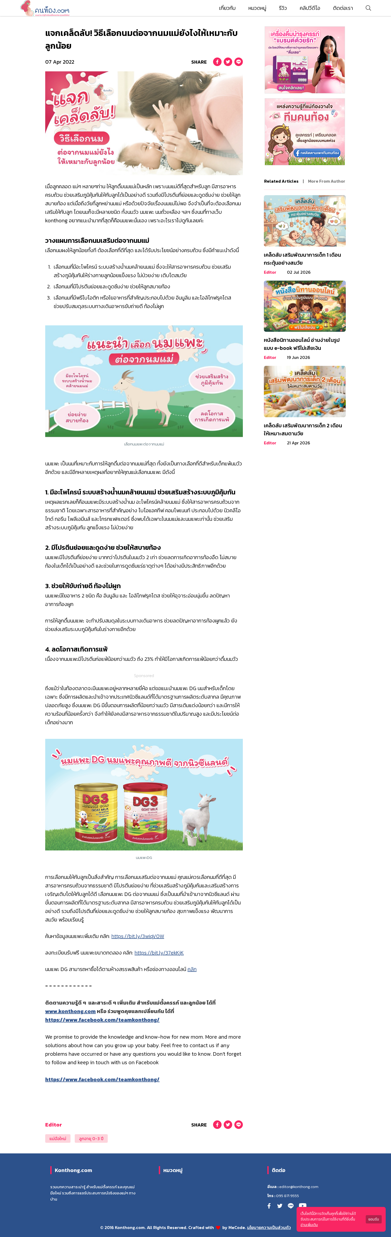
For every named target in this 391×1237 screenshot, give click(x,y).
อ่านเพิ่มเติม (309, 1225)
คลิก (192, 969)
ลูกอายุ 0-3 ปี (91, 1138)
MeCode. (237, 1227)
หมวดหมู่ (257, 8)
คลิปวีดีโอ (310, 8)
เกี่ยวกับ (227, 8)
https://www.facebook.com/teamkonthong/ (102, 1020)
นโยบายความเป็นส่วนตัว (269, 1227)
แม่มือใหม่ (57, 1138)
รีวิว (283, 8)
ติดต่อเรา (343, 8)
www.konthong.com (70, 1011)
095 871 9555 (287, 1196)
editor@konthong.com (298, 1187)
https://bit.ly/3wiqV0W (137, 936)
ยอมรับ (373, 1219)
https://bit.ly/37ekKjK (159, 953)
